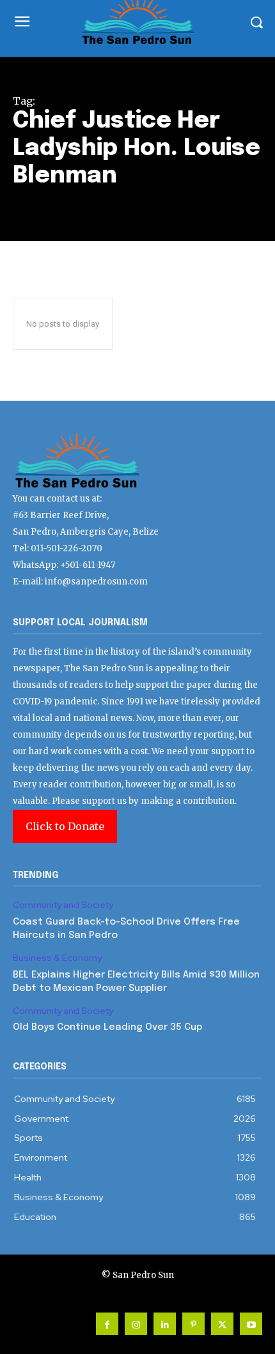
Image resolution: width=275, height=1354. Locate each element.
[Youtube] (251, 1324)
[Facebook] (107, 1324)
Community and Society (63, 905)
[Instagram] (136, 1324)
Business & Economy (57, 958)
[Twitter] (222, 1324)
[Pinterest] (193, 1324)
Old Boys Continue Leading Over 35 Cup (107, 1027)
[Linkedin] (164, 1324)
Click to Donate (65, 826)
